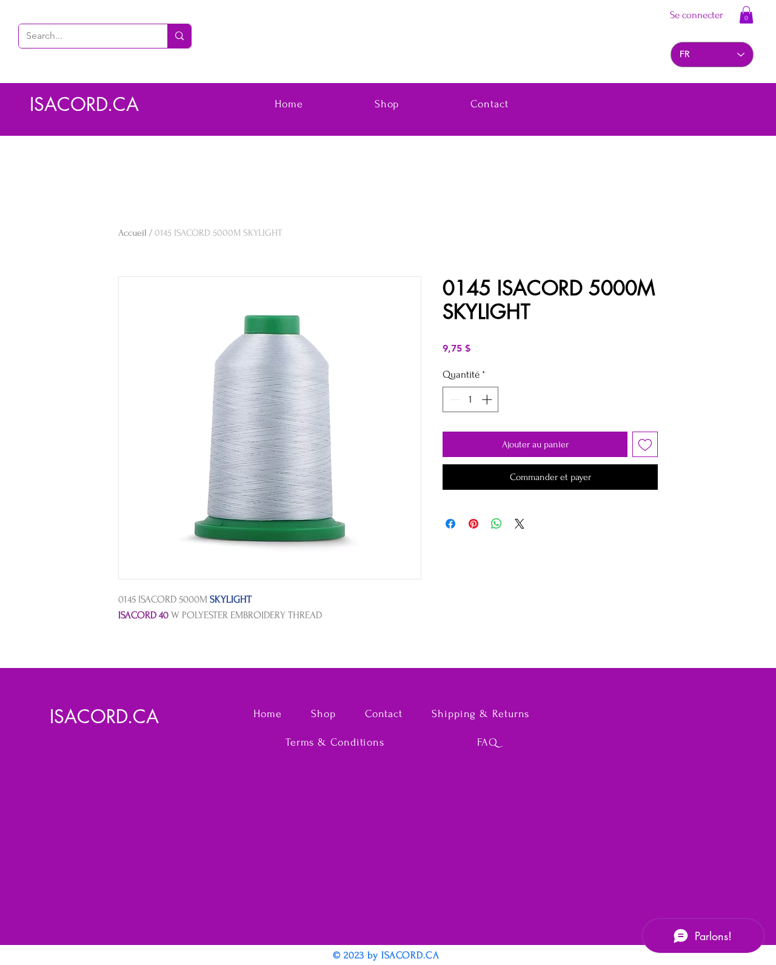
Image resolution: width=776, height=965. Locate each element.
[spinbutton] (471, 399)
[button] (746, 15)
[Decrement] (453, 399)
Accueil (132, 232)
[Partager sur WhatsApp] (496, 523)
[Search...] (179, 36)
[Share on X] (519, 523)
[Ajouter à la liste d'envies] (645, 444)
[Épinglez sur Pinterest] (473, 523)
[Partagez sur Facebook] (450, 523)
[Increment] (488, 399)
